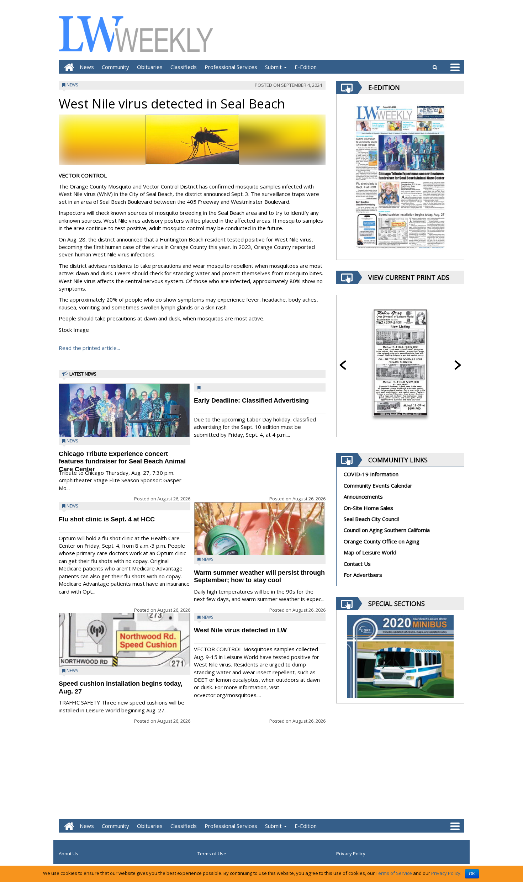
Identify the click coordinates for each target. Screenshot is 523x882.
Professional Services (231, 66)
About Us (68, 853)
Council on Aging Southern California (387, 529)
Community (115, 66)
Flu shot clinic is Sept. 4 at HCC (107, 519)
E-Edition (306, 66)
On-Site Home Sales (368, 507)
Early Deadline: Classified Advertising (251, 400)
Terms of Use (211, 853)
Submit (274, 66)
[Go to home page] (67, 67)
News (87, 66)
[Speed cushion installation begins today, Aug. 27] (124, 662)
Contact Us (357, 563)
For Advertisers (363, 574)
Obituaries (150, 66)
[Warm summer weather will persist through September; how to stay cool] (260, 554)
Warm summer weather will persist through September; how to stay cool (259, 576)
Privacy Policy (350, 853)
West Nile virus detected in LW (240, 630)
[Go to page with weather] (411, 34)
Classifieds (183, 66)
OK (472, 873)
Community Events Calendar (378, 485)
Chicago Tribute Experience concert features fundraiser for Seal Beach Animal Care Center (122, 461)
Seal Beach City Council (371, 518)
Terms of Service (394, 873)
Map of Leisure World (370, 552)
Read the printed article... (89, 347)
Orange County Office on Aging (381, 541)
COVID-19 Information (371, 474)
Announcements (363, 496)
